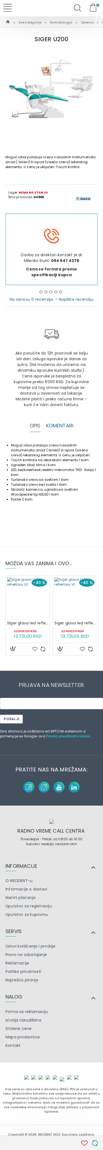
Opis (35, 426)
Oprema (87, 22)
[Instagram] (43, 787)
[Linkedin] (74, 787)
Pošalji (11, 719)
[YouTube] (59, 787)
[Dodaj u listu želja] (35, 649)
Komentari (60, 426)
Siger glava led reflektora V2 (27, 623)
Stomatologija (61, 22)
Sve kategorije (30, 22)
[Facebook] (28, 787)
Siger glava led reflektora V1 (75, 623)
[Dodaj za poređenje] (43, 649)
